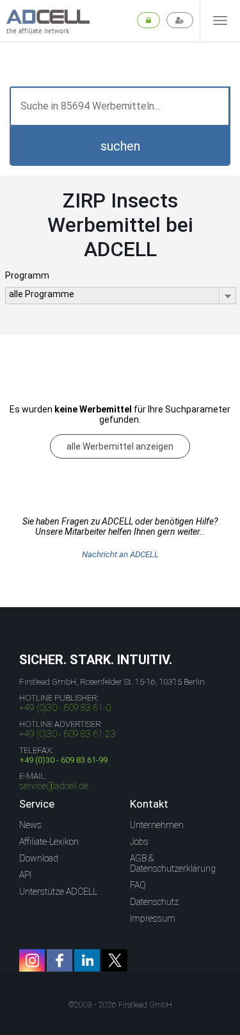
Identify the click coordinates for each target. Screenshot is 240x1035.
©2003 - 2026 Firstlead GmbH (120, 1004)
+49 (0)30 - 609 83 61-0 (65, 708)
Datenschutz (154, 902)
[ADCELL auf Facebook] (59, 960)
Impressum (152, 918)
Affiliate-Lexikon (49, 841)
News (30, 825)
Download (38, 858)
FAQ (138, 885)
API (25, 875)
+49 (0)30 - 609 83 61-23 (67, 734)
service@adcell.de (53, 786)
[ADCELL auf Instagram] (32, 960)
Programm (27, 275)
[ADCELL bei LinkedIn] (87, 960)
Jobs (139, 841)
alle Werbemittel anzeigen (120, 446)
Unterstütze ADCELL (58, 891)
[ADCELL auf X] (114, 960)
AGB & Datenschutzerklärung (173, 863)
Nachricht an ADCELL (120, 554)
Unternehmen (157, 825)
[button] (120, 146)
